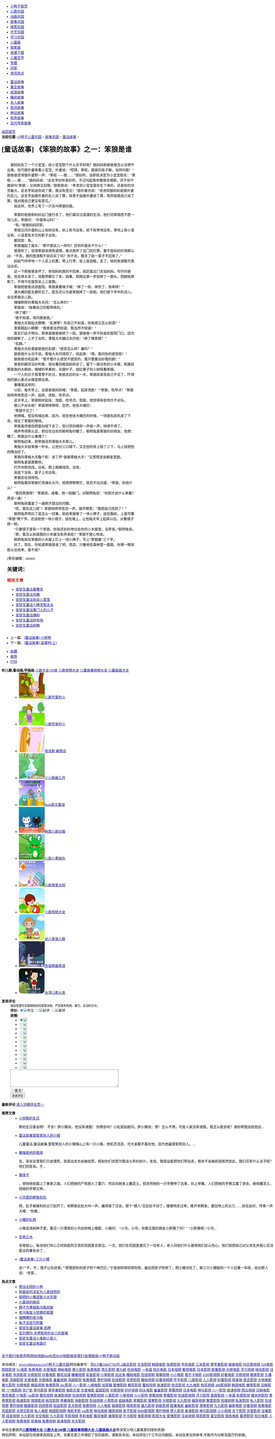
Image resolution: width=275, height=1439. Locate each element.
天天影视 (78, 1421)
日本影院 (204, 1370)
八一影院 (219, 1390)
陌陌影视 (8, 1370)
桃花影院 (52, 1400)
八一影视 (79, 1385)
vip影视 (33, 1395)
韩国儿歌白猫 (55, 831)
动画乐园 (17, 16)
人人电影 (104, 1406)
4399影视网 (211, 1375)
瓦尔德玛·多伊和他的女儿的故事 (43, 1333)
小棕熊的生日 (29, 1118)
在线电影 (134, 1370)
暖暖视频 (78, 1375)
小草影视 (107, 1375)
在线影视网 (186, 1395)
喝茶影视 (133, 1406)
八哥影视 (112, 1395)
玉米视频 (188, 1416)
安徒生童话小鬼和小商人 (38, 1338)
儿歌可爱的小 (55, 697)
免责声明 (23, 1356)
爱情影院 (120, 1385)
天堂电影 (50, 1370)
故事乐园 (17, 22)
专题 (13, 63)
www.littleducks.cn (32, 1364)
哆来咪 (237, 1380)
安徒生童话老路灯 (32, 1343)
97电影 (21, 1395)
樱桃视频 (148, 1380)
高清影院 (164, 1385)
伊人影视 (177, 1411)
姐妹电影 (125, 1400)
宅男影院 (133, 1380)
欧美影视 (218, 1370)
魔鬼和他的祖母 (31, 1153)
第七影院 (79, 1370)
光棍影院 (34, 1375)
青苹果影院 (56, 1390)
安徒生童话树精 (28, 625)
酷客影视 (31, 1406)
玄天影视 (75, 1406)
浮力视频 (247, 1370)
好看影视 (224, 1380)
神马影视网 (208, 1411)
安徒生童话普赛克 (29, 589)
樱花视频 (46, 1395)
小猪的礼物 (27, 1220)
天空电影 (42, 1416)
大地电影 (265, 1380)
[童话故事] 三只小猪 (34, 1259)
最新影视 (192, 1406)
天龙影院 (144, 1364)
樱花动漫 (63, 1375)
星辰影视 (217, 1395)
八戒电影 (94, 1385)
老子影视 (130, 1411)
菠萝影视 (155, 1400)
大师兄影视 (25, 1411)
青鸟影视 (40, 1390)
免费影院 (52, 1385)
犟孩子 (24, 1175)
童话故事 (69, 137)
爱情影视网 (95, 1395)
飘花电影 (100, 1416)
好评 (46, 1010)
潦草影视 (206, 1406)
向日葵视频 (251, 1364)
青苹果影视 (219, 1364)
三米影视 (202, 1364)
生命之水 (26, 1237)
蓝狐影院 (102, 1390)
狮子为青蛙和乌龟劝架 (36, 1307)
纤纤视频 (131, 1390)
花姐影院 (8, 1411)
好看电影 (49, 1375)
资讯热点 (17, 73)
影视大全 (159, 1416)
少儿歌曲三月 (55, 778)
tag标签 (50, 1356)
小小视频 (224, 1411)
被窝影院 (118, 1406)
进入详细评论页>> (30, 1104)
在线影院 (118, 1380)
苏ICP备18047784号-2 (106, 1364)
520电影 (267, 1364)
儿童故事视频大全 (93, 670)
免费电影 (35, 1370)
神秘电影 (64, 1370)
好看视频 (250, 1406)
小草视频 (126, 1395)
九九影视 (184, 1400)
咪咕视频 (100, 1411)
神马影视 (204, 1390)
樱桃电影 (133, 1375)
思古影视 (250, 1380)
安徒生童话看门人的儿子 (34, 610)
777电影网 (13, 1390)
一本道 (147, 1370)
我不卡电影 (193, 1375)
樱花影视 (134, 1385)
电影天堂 (73, 1390)
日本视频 (174, 1370)
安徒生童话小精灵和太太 (34, 605)
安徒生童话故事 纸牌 (35, 1328)
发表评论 (17, 1095)
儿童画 (15, 42)
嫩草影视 (257, 1375)
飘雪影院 (213, 1400)
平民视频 (71, 1416)
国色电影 (232, 1416)
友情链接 (91, 1356)
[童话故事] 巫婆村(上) (40, 643)
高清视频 (234, 1390)
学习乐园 (17, 37)
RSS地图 (63, 1356)
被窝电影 (235, 1364)
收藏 (13, 651)
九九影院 (221, 1406)
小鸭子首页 (19, 6)
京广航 (27, 1390)
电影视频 (144, 1416)
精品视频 (38, 1385)
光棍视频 (242, 1375)
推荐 (13, 656)
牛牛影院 (180, 1380)
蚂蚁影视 (162, 1406)
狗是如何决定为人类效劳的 (39, 1292)
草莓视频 (162, 1375)
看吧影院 (247, 1416)
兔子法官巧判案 (31, 1323)
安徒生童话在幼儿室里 (33, 600)
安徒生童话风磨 (28, 594)
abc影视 (66, 1385)
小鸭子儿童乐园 (29, 137)
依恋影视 (178, 1385)
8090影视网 (146, 1411)
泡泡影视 (20, 1375)
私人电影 (41, 1411)
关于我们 (8, 1356)
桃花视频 (207, 1385)
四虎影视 (45, 1406)
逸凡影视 (148, 1406)
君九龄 (121, 1370)
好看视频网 (164, 1380)
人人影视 (210, 1380)
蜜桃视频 (149, 1385)
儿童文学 (17, 58)
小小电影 (177, 1375)
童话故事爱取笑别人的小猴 (39, 1135)
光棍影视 (169, 1400)
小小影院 (141, 1395)
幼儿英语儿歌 (55, 939)
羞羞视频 (60, 1380)
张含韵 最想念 (55, 751)
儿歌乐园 (17, 11)
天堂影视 (253, 1411)
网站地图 (37, 1356)
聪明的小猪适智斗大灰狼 (38, 1297)
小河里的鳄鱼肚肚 (32, 1197)
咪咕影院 (262, 1370)
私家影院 (242, 1400)
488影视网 (223, 1385)
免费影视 (173, 1364)
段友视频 (13, 1416)
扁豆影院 (129, 1364)
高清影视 (192, 1411)
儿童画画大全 (118, 670)
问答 (13, 68)
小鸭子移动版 (109, 1356)
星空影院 (217, 1416)
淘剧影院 (82, 1400)
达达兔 (120, 1375)
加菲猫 (107, 1385)
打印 (13, 662)
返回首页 (8, 132)
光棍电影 (233, 1370)
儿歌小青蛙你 (55, 858)
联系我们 (77, 1356)
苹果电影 (67, 1400)
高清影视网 (62, 1395)
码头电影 (146, 1390)
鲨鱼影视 (93, 1375)
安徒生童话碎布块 (29, 620)
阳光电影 (160, 1370)
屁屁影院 (60, 1406)
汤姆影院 (16, 1380)
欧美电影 (177, 1406)
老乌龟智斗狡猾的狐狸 (36, 1312)
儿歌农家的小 (55, 724)
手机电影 (188, 1364)
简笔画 (15, 47)
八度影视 (195, 1380)
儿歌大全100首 (46, 670)
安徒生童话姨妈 (28, 615)
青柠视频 (104, 1380)
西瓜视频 (248, 1390)
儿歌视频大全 (68, 670)
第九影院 (8, 1385)
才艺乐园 (17, 32)
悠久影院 (108, 1370)
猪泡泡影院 (259, 1395)
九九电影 (193, 1385)
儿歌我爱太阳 (55, 885)
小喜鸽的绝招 (29, 1302)
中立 (30, 1010)
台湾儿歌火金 (55, 992)
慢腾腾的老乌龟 (31, 1318)
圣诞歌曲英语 (55, 966)
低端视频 (228, 1400)
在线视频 (148, 1375)
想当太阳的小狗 (31, 1287)
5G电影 (22, 1370)
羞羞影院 (161, 1390)
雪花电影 (8, 1395)
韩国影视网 (57, 1411)
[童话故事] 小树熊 (37, 638)
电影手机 (74, 1411)
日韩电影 (263, 1390)
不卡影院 (130, 1416)
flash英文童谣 (55, 805)
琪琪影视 (38, 1400)
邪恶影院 (203, 1416)
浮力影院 (203, 1395)
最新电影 (235, 1406)
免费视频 (89, 1406)
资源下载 (17, 53)
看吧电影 (189, 1370)
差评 (61, 1010)
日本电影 (190, 1390)
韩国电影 (159, 1364)
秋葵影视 (243, 1395)
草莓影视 (170, 1395)
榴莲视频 (198, 1400)
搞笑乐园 (17, 27)
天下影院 (239, 1411)
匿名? (19, 1090)
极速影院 (23, 1400)
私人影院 (257, 1400)
